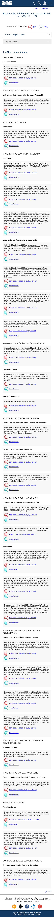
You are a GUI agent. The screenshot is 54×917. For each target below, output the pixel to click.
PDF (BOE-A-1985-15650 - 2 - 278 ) (23, 281)
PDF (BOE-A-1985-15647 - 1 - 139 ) (22, 199)
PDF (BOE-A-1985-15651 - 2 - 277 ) (23, 307)
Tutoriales (18, 902)
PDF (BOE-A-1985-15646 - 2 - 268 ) (23, 172)
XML (46, 27)
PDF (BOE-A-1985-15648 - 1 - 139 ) (22, 227)
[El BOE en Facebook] (27, 908)
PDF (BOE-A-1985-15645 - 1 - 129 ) (22, 141)
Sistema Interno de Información (40, 900)
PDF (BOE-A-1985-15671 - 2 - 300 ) (23, 848)
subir (49, 892)
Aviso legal (44, 898)
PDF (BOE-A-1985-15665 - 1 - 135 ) (22, 678)
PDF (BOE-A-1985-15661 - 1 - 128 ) (22, 564)
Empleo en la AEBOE (31, 902)
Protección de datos (21, 900)
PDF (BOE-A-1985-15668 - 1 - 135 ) (22, 760)
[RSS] (14, 908)
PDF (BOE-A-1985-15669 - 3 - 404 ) (23, 790)
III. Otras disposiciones (15, 35)
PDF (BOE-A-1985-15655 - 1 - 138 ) (22, 405)
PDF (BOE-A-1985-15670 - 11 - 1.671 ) (24, 819)
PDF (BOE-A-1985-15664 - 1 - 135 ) (22, 653)
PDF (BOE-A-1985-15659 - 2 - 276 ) (23, 515)
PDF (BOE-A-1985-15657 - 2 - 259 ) (23, 462)
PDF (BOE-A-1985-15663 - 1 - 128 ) (22, 618)
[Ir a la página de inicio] (7, 5)
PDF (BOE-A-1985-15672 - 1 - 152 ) (22, 879)
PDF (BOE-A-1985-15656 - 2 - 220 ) (23, 437)
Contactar (9, 898)
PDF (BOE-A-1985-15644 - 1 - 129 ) (22, 109)
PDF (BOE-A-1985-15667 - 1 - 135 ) (22, 728)
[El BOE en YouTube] (40, 908)
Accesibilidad (7, 900)
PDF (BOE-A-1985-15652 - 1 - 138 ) (22, 330)
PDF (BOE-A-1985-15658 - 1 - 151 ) (22, 485)
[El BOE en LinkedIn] (33, 908)
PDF (35, 27)
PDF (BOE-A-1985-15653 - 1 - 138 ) (22, 357)
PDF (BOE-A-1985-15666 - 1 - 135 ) (22, 703)
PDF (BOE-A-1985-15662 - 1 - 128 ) (22, 591)
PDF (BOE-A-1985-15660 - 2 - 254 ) (23, 534)
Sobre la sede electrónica (23, 898)
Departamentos (11, 41)
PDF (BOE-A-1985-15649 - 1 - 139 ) (22, 254)
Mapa (36, 898)
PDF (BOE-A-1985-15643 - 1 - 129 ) (22, 78)
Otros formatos (14, 82)
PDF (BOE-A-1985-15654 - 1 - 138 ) (22, 384)
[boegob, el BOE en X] (21, 908)
